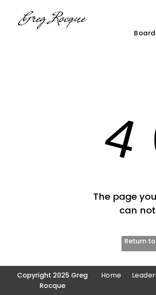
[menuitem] (106, 275)
